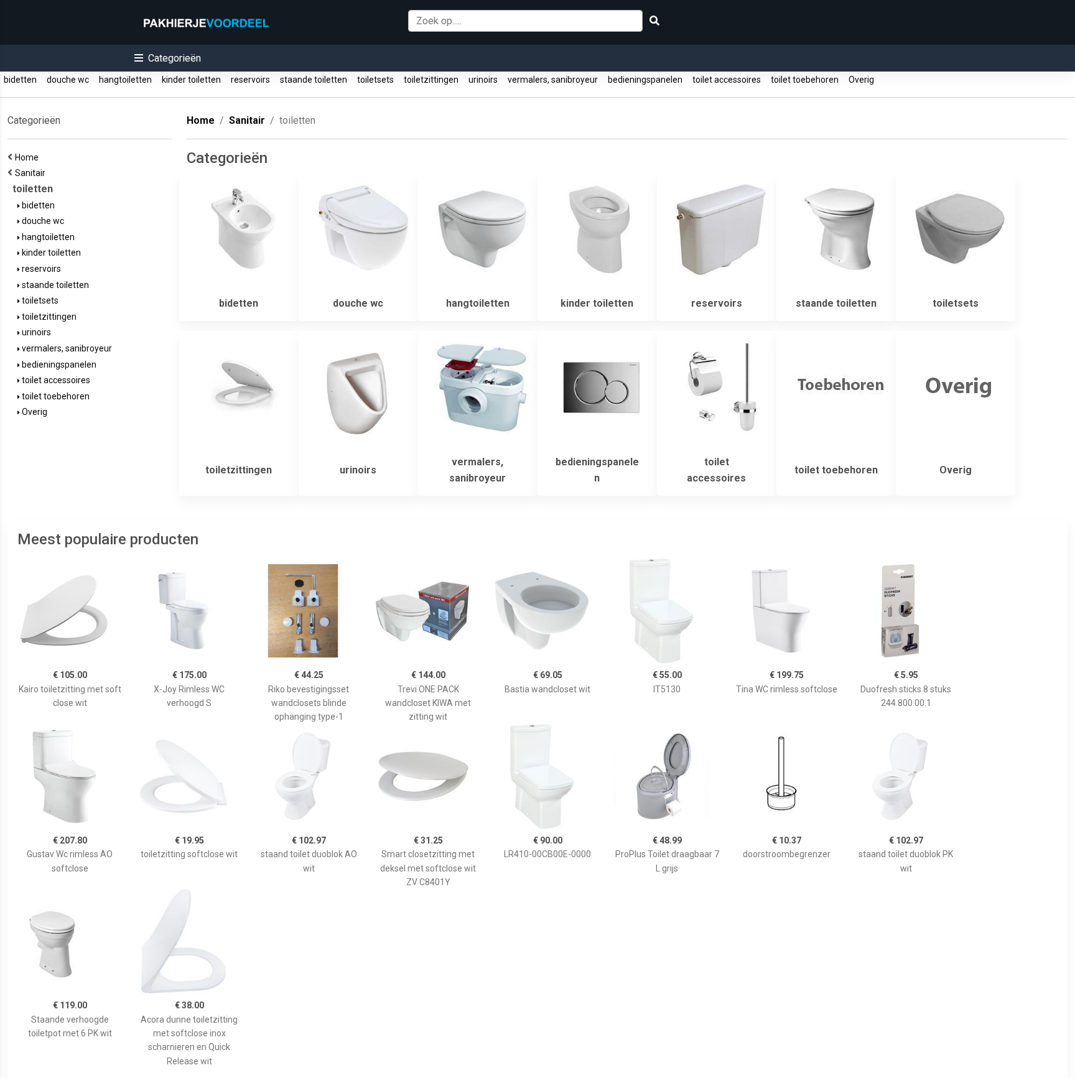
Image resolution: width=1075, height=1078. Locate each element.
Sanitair (32, 173)
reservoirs (250, 80)
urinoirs (483, 80)
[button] (167, 58)
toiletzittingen (431, 80)
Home (28, 157)
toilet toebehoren (804, 80)
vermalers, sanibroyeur (553, 80)
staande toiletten (313, 80)
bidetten (20, 80)
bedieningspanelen (645, 80)
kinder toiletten (191, 80)
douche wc (68, 80)
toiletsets (375, 80)
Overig (861, 80)
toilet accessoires (727, 80)
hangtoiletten (125, 80)
